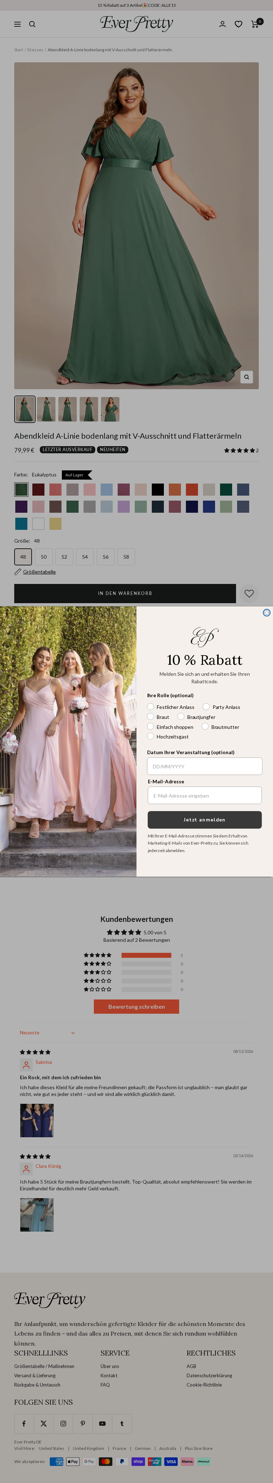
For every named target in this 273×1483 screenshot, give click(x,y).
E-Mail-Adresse (166, 782)
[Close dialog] (266, 612)
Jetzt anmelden (205, 819)
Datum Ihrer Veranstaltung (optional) (191, 753)
